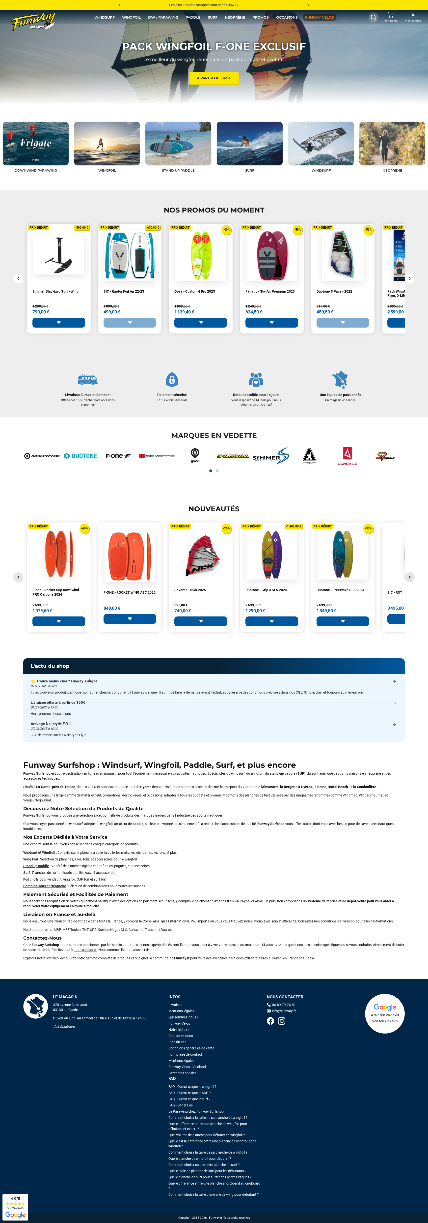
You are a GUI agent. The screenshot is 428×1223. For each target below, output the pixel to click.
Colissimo (136, 930)
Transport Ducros (158, 930)
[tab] (210, 470)
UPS (93, 930)
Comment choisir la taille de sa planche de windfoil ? (207, 1152)
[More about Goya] (195, 456)
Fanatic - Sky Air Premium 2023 (270, 291)
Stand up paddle (36, 866)
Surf (26, 873)
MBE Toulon (71, 930)
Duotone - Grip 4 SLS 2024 (266, 590)
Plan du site (177, 1042)
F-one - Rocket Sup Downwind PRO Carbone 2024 (55, 592)
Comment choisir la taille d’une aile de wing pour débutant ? (213, 1194)
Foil (26, 879)
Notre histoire (178, 1030)
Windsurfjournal (371, 795)
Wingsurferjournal (37, 800)
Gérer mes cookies (182, 1073)
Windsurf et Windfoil (39, 853)
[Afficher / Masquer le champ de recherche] (373, 17)
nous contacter (85, 950)
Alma (259, 901)
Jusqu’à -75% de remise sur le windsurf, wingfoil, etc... (210, 5)
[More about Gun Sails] (347, 456)
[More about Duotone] (80, 456)
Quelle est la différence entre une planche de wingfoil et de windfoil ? (212, 1143)
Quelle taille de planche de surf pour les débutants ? (207, 1171)
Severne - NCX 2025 (190, 590)
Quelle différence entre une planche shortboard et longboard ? (214, 1185)
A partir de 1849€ (214, 78)
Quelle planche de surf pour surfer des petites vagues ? (210, 1177)
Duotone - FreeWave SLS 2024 (340, 590)
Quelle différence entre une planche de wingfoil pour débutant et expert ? (207, 1126)
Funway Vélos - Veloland (187, 1067)
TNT (85, 930)
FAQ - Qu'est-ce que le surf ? (189, 1099)
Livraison (175, 1005)
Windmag (350, 795)
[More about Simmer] (271, 456)
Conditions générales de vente (191, 1048)
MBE (57, 930)
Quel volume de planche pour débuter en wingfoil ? (206, 1135)
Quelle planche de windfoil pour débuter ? (199, 1159)
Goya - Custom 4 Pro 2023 (194, 291)
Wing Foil (30, 859)
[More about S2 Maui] (386, 456)
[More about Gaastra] (309, 456)
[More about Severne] (157, 456)
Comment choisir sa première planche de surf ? (204, 1165)
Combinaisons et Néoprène (44, 886)
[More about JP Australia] (233, 456)
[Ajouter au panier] (58, 323)
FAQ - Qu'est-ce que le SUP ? (189, 1093)
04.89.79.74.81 (284, 1005)
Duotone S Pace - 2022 (334, 291)
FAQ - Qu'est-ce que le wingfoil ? (192, 1087)
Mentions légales (181, 1011)
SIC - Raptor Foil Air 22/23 (124, 291)
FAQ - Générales (180, 1105)
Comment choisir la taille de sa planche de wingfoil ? (207, 1118)
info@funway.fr (284, 1011)
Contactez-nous (180, 1036)
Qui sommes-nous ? (183, 1017)
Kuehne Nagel (108, 930)
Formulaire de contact (185, 1054)
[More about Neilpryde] (42, 456)
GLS (124, 930)
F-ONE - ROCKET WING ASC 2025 (130, 592)
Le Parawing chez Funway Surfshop (196, 1111)
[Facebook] (270, 1021)
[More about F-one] (119, 456)
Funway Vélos (179, 1023)
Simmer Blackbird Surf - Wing (55, 291)
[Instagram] (281, 1021)
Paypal (245, 901)
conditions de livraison (338, 921)
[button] (12, 147)
